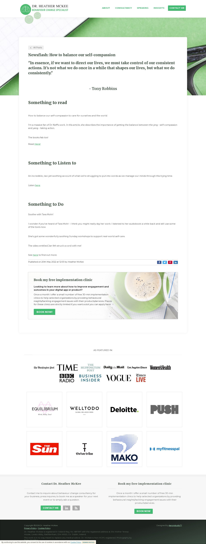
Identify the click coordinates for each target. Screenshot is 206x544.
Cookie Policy (75, 542)
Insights (159, 8)
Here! (37, 144)
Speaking (142, 8)
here (37, 185)
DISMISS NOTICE (88, 542)
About (106, 8)
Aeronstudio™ (175, 525)
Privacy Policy (30, 528)
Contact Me (176, 8)
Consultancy (123, 8)
